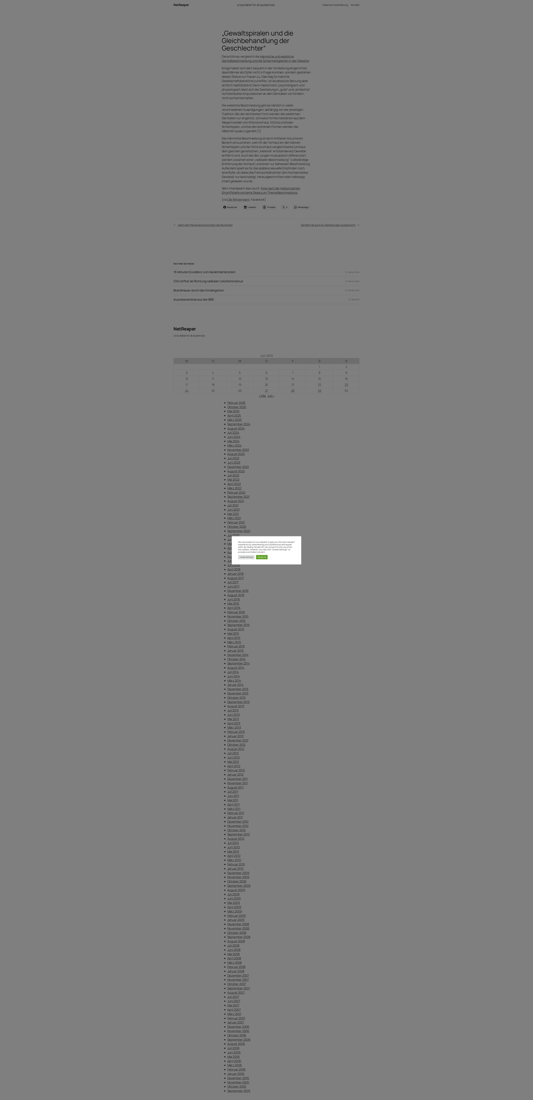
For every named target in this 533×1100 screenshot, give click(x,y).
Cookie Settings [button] (246, 557)
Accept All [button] (262, 557)
